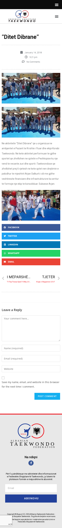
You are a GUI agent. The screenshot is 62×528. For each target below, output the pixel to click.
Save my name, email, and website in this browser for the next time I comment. (30, 384)
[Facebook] (31, 463)
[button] (56, 4)
